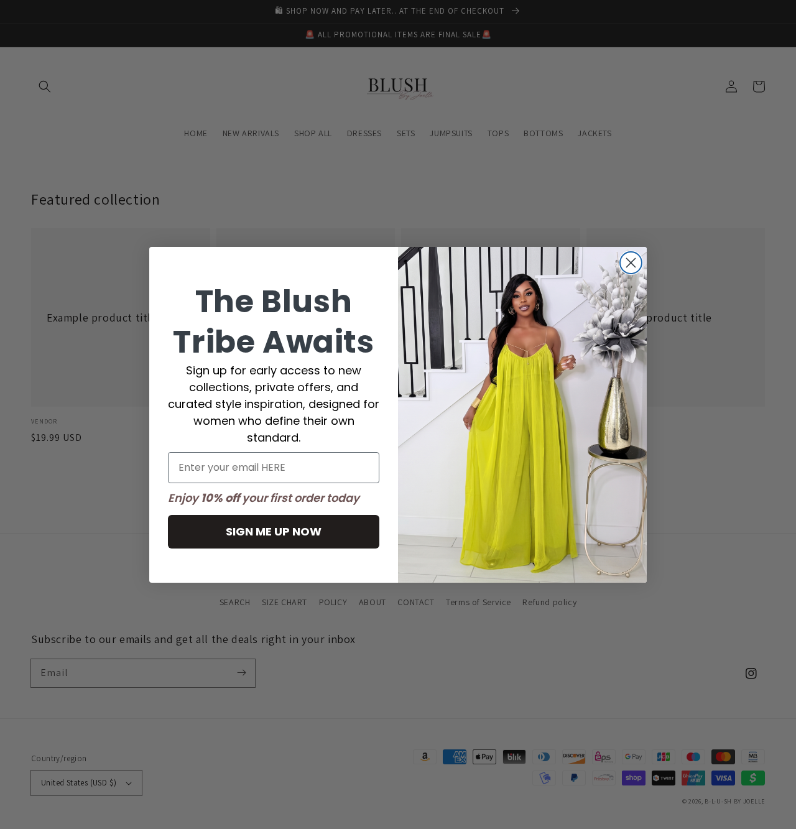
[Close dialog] (631, 263)
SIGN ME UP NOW (274, 531)
